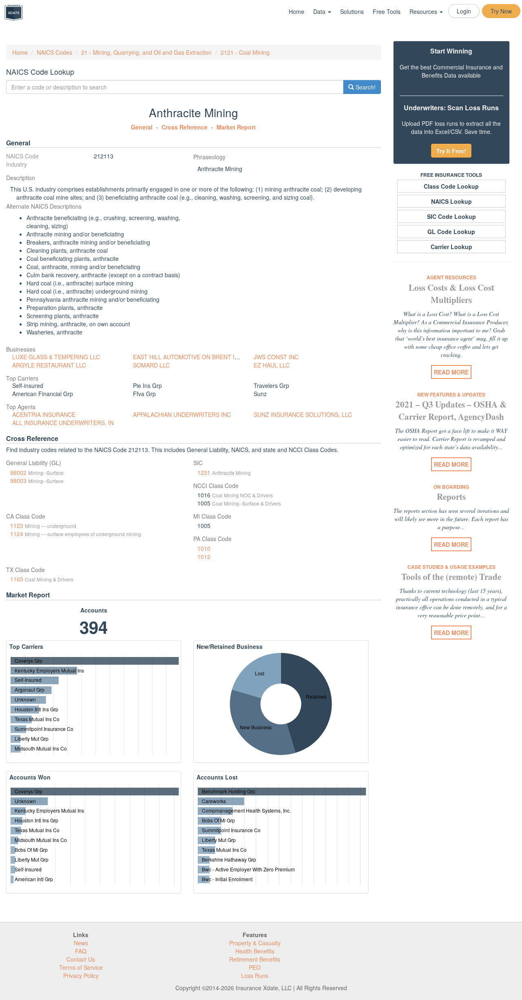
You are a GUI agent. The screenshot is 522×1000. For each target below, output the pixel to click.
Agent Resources (451, 277)
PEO (255, 967)
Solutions (352, 11)
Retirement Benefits (254, 959)
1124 (16, 534)
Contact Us (80, 959)
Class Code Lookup (451, 186)
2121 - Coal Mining (245, 52)
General (142, 127)
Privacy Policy (81, 975)
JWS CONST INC (276, 357)
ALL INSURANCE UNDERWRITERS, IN (63, 423)
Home (296, 11)
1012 (203, 556)
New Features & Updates (451, 394)
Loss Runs (254, 975)
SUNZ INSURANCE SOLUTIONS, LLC (303, 414)
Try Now (501, 11)
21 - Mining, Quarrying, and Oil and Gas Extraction (146, 52)
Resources (424, 11)
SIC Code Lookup (451, 216)
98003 (18, 481)
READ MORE (451, 372)
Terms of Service (81, 967)
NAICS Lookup (451, 201)
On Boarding (451, 486)
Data (320, 11)
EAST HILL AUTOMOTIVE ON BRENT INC (188, 357)
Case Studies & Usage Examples (451, 566)
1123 (16, 525)
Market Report (236, 127)
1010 (203, 548)
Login (464, 11)
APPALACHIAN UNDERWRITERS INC (182, 414)
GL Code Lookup (451, 231)
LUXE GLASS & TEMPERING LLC (56, 357)
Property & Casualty (255, 943)
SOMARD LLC (151, 365)
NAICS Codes (54, 52)
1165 (16, 579)
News (81, 943)
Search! (365, 87)
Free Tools (386, 11)
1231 (203, 472)
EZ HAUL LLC (272, 365)
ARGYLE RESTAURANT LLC (49, 365)
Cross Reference (184, 127)
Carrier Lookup (451, 247)
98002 (18, 472)
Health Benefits (254, 951)
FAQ (80, 951)
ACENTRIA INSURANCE (43, 414)
